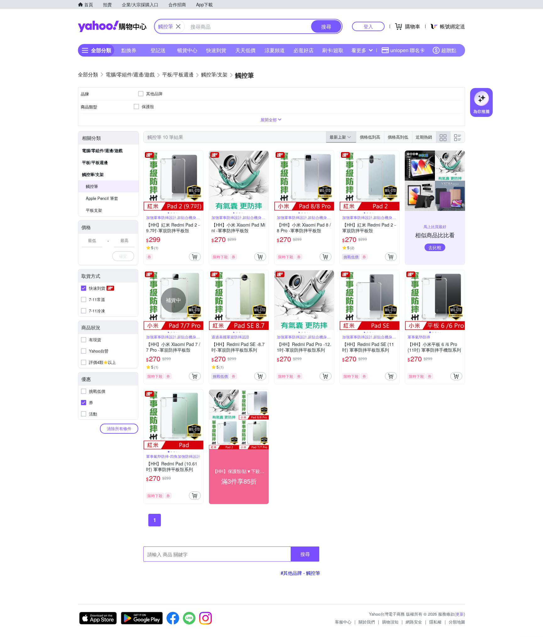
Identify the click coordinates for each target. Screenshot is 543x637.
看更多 (358, 50)
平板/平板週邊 (95, 162)
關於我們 (367, 622)
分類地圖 (457, 622)
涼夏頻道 (275, 50)
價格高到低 (398, 137)
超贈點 (448, 50)
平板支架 (94, 210)
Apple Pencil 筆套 (102, 198)
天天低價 (245, 50)
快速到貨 (216, 50)
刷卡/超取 (332, 50)
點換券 (128, 50)
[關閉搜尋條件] (178, 26)
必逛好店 (303, 50)
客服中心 (343, 622)
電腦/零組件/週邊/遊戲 (102, 150)
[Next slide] (199, 181)
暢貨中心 (187, 50)
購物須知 (390, 622)
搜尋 (305, 554)
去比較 (435, 247)
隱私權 (435, 622)
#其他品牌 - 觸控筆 (300, 572)
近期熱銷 (424, 137)
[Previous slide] (148, 181)
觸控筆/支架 (93, 174)
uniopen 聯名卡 (407, 50)
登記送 (158, 50)
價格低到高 (370, 137)
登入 (368, 26)
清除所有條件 (119, 428)
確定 (123, 256)
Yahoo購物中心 (112, 26)
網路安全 (414, 622)
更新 (460, 614)
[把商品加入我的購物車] (195, 257)
